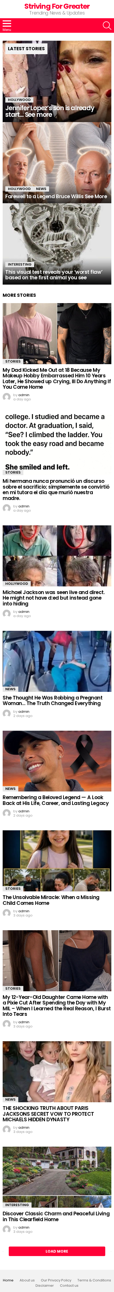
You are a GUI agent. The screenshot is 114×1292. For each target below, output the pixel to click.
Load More (57, 1251)
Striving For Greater (57, 6)
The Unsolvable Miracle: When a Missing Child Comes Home (51, 900)
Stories (13, 361)
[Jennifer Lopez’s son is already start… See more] (57, 81)
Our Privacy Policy (56, 1280)
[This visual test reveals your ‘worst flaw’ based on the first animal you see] (57, 244)
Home (8, 1280)
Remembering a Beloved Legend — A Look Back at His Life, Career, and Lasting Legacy (56, 800)
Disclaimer (45, 1286)
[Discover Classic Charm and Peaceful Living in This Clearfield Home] (57, 1177)
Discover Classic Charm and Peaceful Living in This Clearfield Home (56, 1216)
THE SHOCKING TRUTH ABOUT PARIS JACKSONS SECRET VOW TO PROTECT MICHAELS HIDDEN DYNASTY (48, 1114)
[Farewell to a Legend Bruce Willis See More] (57, 162)
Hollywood (19, 99)
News (41, 188)
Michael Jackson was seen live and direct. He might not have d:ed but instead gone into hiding (54, 598)
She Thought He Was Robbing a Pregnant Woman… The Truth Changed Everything (52, 700)
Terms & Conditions (94, 1280)
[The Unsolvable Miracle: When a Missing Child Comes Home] (57, 860)
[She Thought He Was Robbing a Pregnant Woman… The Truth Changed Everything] (57, 661)
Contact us (69, 1286)
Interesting (20, 264)
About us (27, 1280)
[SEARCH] (107, 25)
